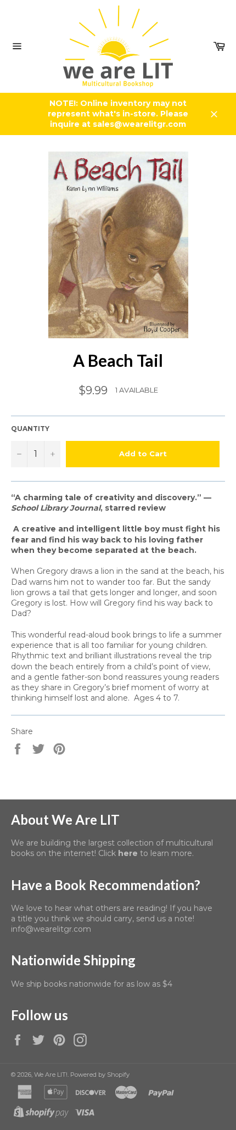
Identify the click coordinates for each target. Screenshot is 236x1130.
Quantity (30, 428)
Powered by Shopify (100, 1074)
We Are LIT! (51, 1074)
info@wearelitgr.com (51, 929)
